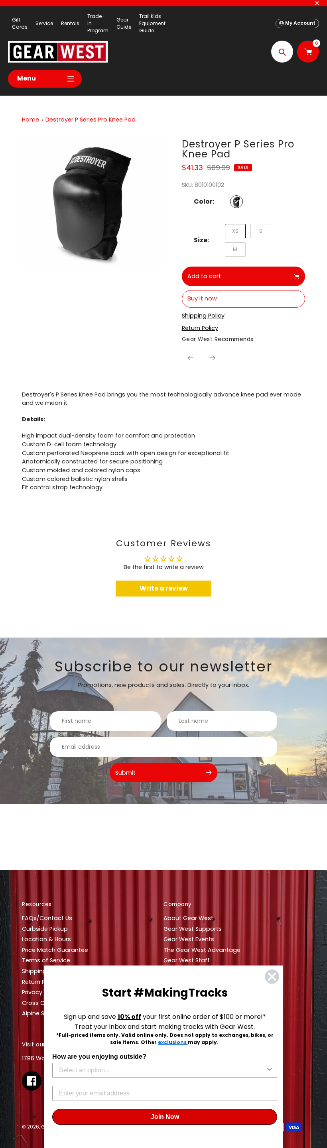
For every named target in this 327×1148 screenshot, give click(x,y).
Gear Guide (123, 23)
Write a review (164, 588)
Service (44, 23)
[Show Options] (270, 1070)
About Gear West (188, 918)
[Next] (212, 358)
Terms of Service (46, 960)
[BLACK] (236, 201)
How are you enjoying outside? (99, 1056)
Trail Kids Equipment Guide (152, 23)
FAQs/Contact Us (47, 918)
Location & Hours (46, 939)
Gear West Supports (193, 929)
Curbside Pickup (45, 929)
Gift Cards (20, 23)
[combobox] (162, 1070)
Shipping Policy (43, 971)
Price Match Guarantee (55, 950)
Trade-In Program (97, 23)
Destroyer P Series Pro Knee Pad (90, 120)
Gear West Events (189, 939)
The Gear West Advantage (202, 950)
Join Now (165, 1116)
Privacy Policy (41, 992)
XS (235, 231)
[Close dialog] (272, 977)
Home (30, 120)
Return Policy (40, 982)
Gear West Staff (187, 960)
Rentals (70, 23)
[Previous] (190, 358)
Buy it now (202, 298)
